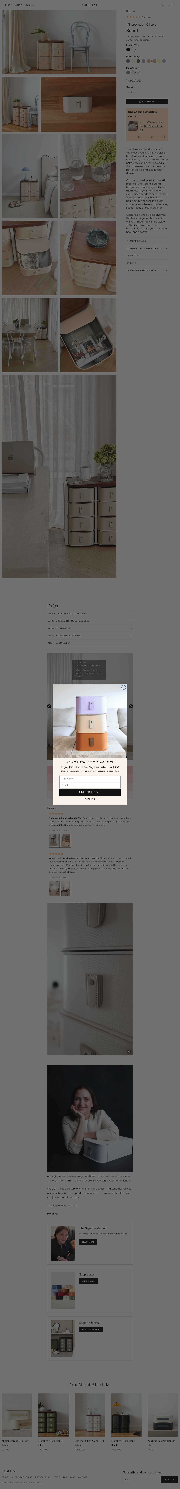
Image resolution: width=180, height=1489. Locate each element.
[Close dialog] (123, 687)
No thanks (90, 799)
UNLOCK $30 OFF (90, 792)
